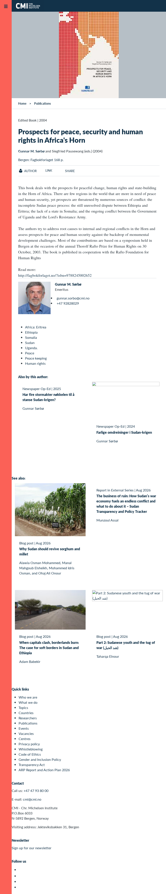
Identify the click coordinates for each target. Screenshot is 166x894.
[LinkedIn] (21, 887)
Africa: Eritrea (35, 327)
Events (24, 728)
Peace (29, 352)
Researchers (28, 717)
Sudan (30, 342)
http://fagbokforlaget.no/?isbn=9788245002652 (55, 275)
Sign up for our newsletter (31, 847)
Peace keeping (36, 358)
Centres (24, 738)
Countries (26, 712)
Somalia (31, 337)
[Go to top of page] (156, 885)
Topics (23, 707)
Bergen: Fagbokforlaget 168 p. (41, 159)
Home (22, 103)
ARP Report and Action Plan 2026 (44, 769)
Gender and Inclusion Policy (40, 759)
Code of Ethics (30, 754)
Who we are (28, 697)
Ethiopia (31, 332)
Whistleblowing (31, 749)
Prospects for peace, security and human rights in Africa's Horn (80, 135)
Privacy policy (29, 743)
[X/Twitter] (21, 869)
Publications (42, 103)
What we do (28, 702)
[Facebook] (21, 875)
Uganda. (31, 347)
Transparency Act (32, 764)
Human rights (35, 363)
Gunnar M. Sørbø (31, 151)
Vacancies (26, 733)
